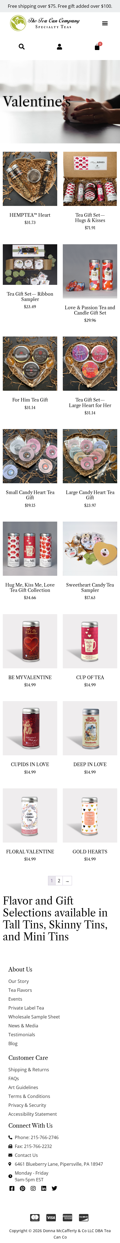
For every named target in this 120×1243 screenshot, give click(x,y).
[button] (105, 23)
